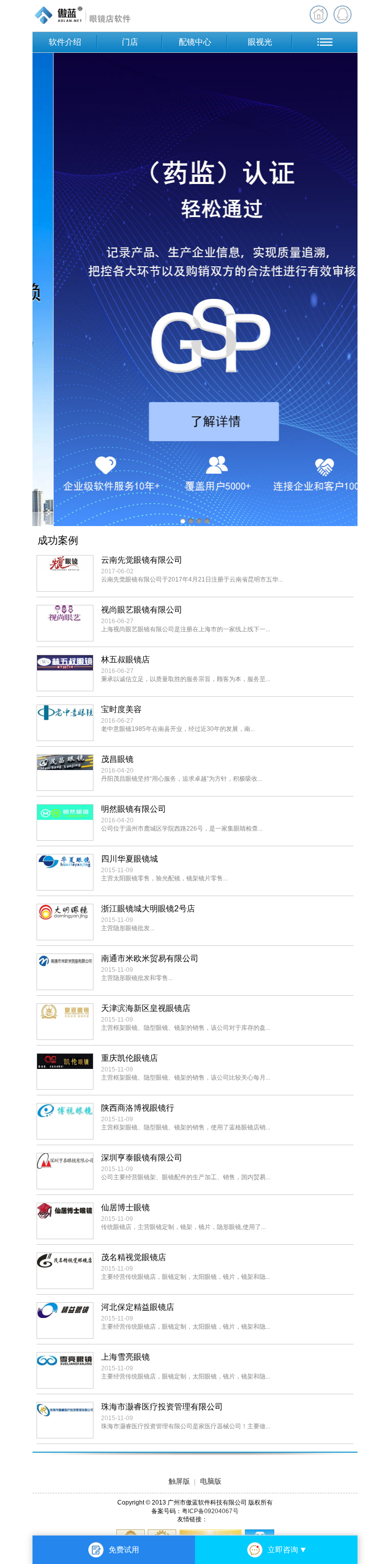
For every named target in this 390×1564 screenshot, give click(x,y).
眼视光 (260, 42)
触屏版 (179, 1481)
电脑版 (210, 1481)
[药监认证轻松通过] (195, 290)
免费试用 (124, 1549)
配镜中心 (195, 42)
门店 (130, 42)
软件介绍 (65, 42)
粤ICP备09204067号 (210, 1511)
